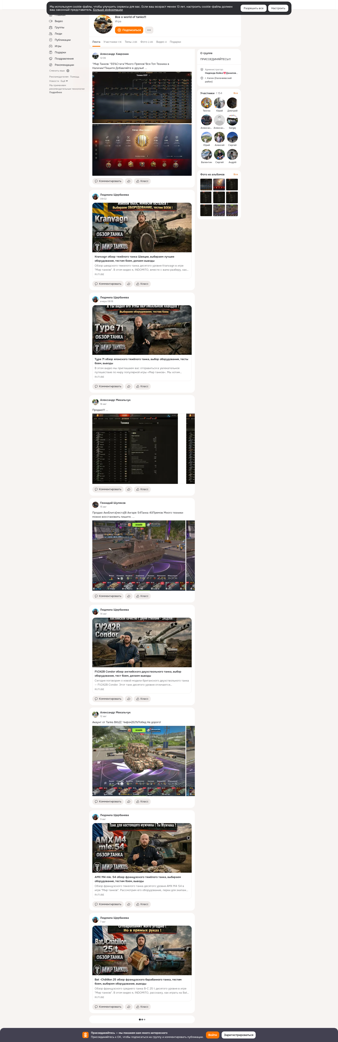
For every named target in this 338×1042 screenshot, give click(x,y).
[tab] (96, 42)
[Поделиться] (129, 181)
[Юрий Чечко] (206, 137)
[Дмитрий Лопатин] (232, 102)
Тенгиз (206, 110)
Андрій (232, 162)
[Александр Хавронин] (95, 56)
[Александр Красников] (219, 120)
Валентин (206, 162)
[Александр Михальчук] (95, 402)
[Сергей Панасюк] (232, 137)
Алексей (219, 145)
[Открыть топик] (142, 66)
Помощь (74, 76)
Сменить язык (57, 70)
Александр (207, 127)
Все (236, 93)
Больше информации (108, 10)
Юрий (219, 110)
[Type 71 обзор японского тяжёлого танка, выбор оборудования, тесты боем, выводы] (142, 343)
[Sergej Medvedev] (232, 120)
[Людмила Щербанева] (95, 197)
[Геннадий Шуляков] (95, 505)
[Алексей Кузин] (219, 137)
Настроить (278, 8)
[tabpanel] (142, 531)
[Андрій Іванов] (232, 154)
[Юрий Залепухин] (219, 102)
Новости (54, 81)
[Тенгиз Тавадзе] (206, 102)
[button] (129, 30)
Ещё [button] (63, 81)
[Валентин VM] (206, 154)
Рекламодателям (58, 76)
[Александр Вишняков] (206, 120)
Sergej (232, 127)
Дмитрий (232, 110)
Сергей (232, 145)
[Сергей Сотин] (219, 154)
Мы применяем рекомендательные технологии (66, 89)
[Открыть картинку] (138, 449)
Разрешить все (253, 8)
